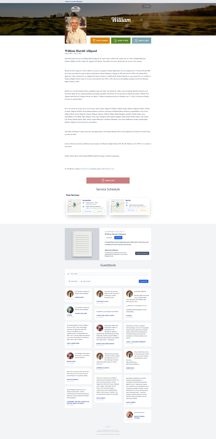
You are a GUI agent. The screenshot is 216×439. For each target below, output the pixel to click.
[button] (74, 204)
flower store (110, 169)
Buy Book (118, 237)
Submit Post (143, 281)
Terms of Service (113, 431)
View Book (109, 237)
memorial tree (85, 169)
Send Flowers (143, 210)
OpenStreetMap (110, 434)
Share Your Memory (142, 253)
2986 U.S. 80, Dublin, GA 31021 (94, 208)
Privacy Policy (103, 431)
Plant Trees (99, 211)
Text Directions (87, 211)
